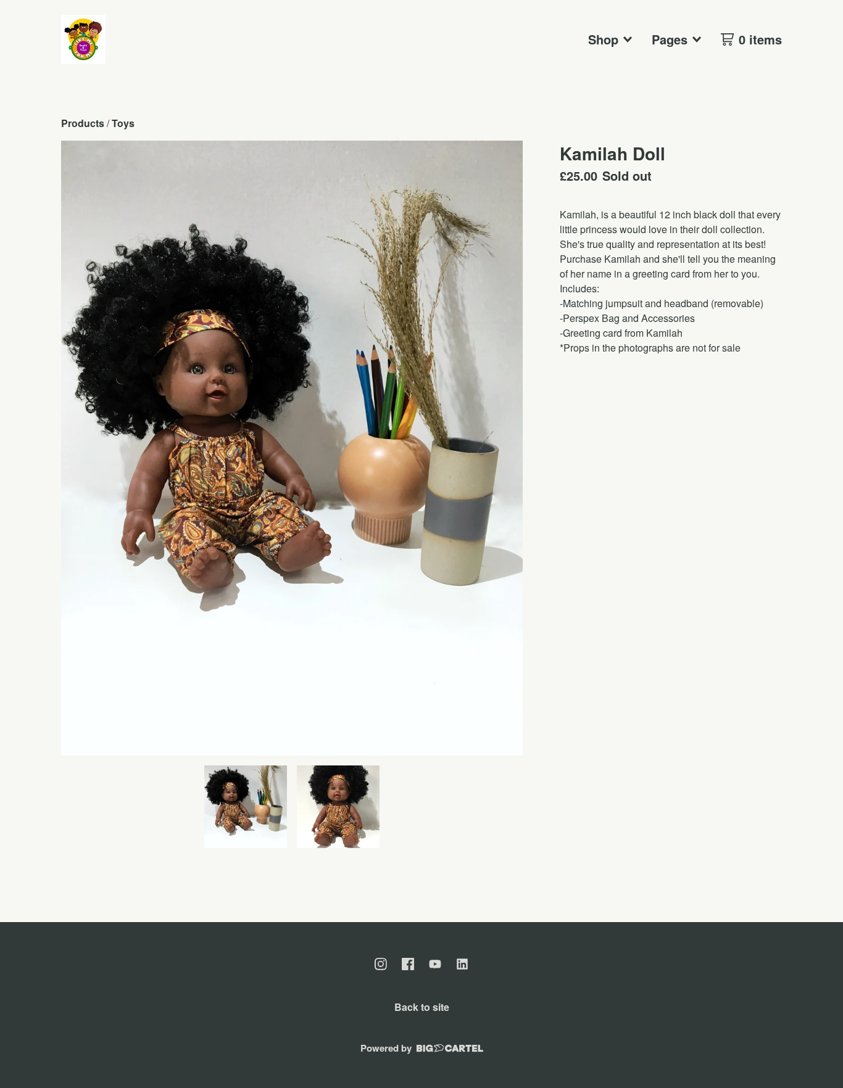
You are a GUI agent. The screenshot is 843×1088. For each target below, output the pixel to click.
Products (82, 123)
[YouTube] (435, 964)
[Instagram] (381, 964)
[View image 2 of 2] (338, 806)
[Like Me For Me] (83, 39)
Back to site (421, 1007)
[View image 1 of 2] (245, 806)
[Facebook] (408, 964)
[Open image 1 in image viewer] (292, 448)
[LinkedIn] (462, 964)
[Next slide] (505, 448)
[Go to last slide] (78, 448)
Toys (123, 123)
